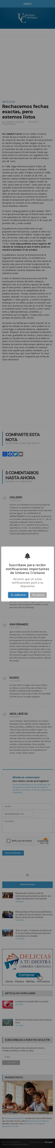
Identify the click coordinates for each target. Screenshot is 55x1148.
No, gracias (38, 595)
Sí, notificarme (18, 595)
